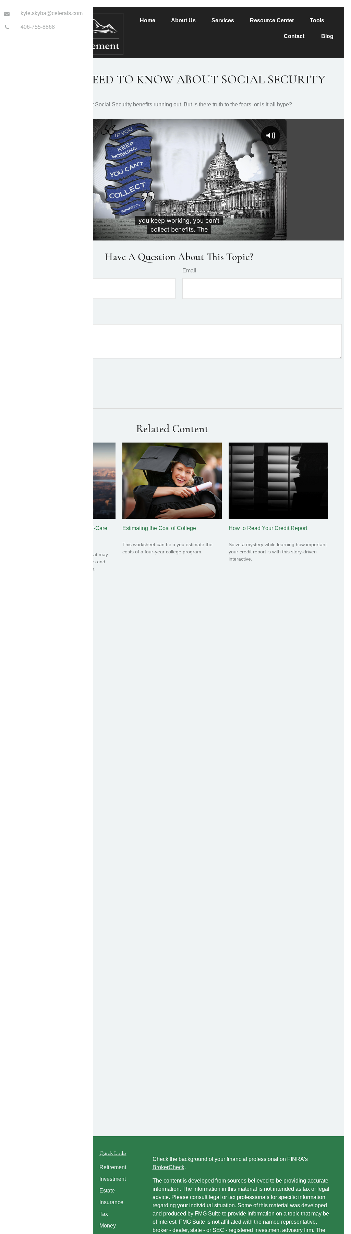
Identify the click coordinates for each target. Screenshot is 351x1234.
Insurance (111, 1202)
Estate (107, 1191)
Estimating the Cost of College (159, 528)
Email (189, 270)
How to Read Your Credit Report (268, 528)
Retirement (112, 1167)
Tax (103, 1214)
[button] (147, 20)
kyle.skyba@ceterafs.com (52, 13)
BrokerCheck (168, 1167)
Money (107, 1226)
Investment (112, 1179)
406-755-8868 (38, 27)
